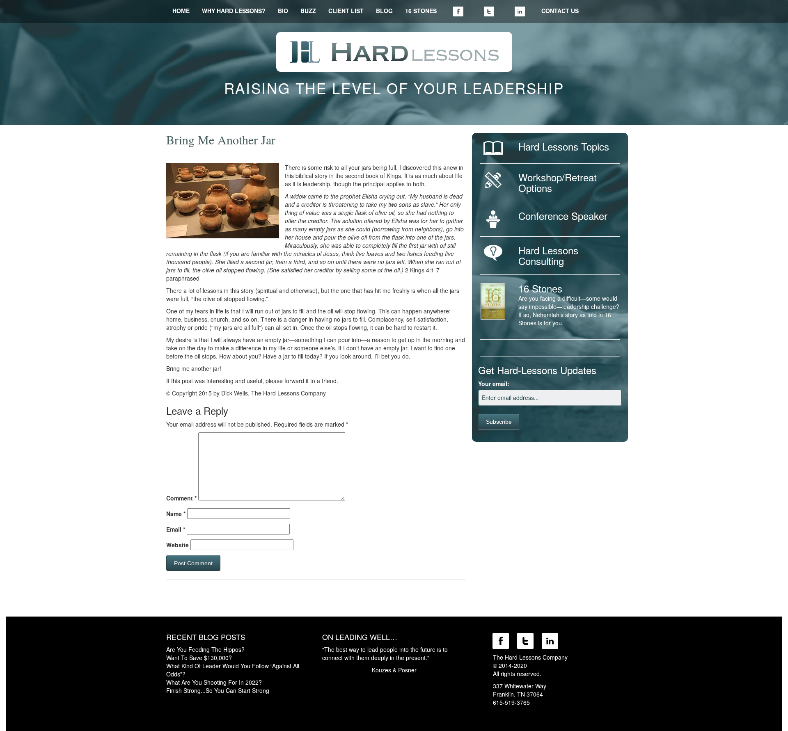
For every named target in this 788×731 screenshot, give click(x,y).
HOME (181, 11)
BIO (283, 11)
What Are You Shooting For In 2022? (214, 682)
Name (176, 513)
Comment (181, 498)
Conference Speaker (562, 215)
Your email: (493, 383)
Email (175, 529)
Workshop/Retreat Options (557, 182)
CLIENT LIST (346, 11)
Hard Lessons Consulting (548, 255)
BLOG (384, 11)
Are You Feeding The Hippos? (205, 649)
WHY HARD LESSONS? (234, 11)
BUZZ (308, 11)
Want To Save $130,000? (199, 657)
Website (177, 545)
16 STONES (421, 11)
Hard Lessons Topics (563, 146)
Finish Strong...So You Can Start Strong (217, 690)
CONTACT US (560, 11)
